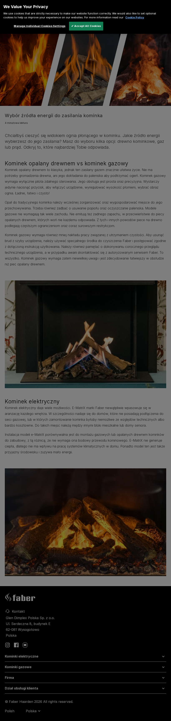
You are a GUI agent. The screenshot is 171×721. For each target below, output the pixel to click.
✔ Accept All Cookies (86, 26)
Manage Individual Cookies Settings (39, 26)
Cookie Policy (134, 17)
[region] (85, 17)
